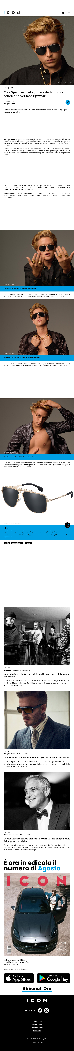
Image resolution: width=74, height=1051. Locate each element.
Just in (12, 88)
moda (7, 543)
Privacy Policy (37, 1021)
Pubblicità (37, 1031)
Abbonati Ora (37, 989)
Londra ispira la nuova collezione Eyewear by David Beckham (36, 757)
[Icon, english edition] (63, 14)
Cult (7, 667)
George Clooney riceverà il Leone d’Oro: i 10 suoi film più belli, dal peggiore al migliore (37, 840)
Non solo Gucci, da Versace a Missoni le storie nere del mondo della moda (36, 675)
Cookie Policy (37, 1024)
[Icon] (12, 14)
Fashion (9, 751)
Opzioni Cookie (37, 1028)
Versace (28, 543)
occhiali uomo (17, 543)
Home (6, 88)
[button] (67, 525)
